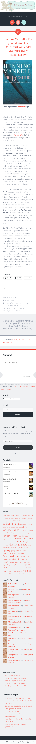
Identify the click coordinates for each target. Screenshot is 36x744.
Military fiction (23, 548)
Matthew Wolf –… (13, 589)
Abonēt (18, 447)
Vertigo (14, 571)
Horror (30, 538)
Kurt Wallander (22, 308)
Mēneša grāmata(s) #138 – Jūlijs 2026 (15, 686)
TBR (5, 567)
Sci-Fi (16, 558)
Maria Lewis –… (12, 638)
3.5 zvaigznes (13, 515)
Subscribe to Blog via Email (14, 427)
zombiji (15, 574)
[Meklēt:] (18, 410)
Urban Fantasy (7, 571)
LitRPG (4, 548)
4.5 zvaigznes (14, 518)
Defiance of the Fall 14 (9, 472)
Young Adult (6, 574)
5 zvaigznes (6, 521)
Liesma (29, 545)
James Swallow (7, 488)
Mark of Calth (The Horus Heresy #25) (15, 681)
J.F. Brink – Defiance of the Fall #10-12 (16, 683)
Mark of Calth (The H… (15, 584)
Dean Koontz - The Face (12, 711)
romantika (10, 559)
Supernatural (18, 565)
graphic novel (22, 536)
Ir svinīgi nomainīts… (14, 649)
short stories (14, 311)
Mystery (5, 311)
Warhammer (19, 571)
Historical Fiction (20, 538)
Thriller (27, 567)
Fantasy (6, 535)
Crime (18, 303)
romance (5, 559)
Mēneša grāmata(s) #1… (15, 595)
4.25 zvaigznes (22, 518)
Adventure (16, 521)
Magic (9, 548)
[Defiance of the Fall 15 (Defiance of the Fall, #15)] (31, 468)
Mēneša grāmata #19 (11, 716)
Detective (24, 303)
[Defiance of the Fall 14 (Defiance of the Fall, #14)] (31, 476)
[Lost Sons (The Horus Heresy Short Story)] (31, 490)
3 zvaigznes (6, 515)
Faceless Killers (19, 135)
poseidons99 (9, 300)
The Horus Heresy (19, 568)
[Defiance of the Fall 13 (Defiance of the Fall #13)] (31, 483)
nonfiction (13, 553)
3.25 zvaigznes (21, 515)
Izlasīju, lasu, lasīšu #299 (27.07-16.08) (15, 678)
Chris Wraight (7, 496)
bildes (30, 524)
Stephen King (6, 565)
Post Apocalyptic (25, 556)
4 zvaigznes (6, 518)
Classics (13, 527)
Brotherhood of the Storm (10, 493)
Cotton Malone (19, 527)
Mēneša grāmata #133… (15, 622)
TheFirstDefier (7, 467)
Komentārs (26, 376)
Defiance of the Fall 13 (9, 479)
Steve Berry (12, 565)
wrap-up (27, 570)
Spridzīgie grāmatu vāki (21, 562)
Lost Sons (6, 486)
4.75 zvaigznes (30, 518)
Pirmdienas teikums (11, 556)
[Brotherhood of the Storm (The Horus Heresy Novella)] (31, 497)
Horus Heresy (6, 542)
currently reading (11, 529)
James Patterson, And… (15, 627)
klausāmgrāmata (9, 308)
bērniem (9, 527)
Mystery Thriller (14, 551)
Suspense (26, 564)
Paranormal (21, 553)
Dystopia (9, 533)
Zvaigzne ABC (21, 574)
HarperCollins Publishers (8, 539)
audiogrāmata (10, 303)
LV (6, 548)
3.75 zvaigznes (29, 515)
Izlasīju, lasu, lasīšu (23, 541)
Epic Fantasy (20, 533)
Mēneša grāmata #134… (15, 616)
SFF (20, 559)
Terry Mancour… (13, 611)
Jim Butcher (6, 545)
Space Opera (7, 562)
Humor (11, 542)
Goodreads (21, 107)
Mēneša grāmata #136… (15, 600)
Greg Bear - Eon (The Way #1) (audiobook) (17, 698)
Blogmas (4, 527)
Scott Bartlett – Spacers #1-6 (13, 675)
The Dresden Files (11, 568)
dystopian (15, 533)
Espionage (27, 533)
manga (13, 548)
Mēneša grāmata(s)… (14, 606)
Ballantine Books (23, 524)
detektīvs (6, 306)
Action (11, 521)
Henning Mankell (16, 306)
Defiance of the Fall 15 (9, 465)
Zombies (12, 574)
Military (17, 547)
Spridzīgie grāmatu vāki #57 (13, 714)
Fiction (14, 535)
